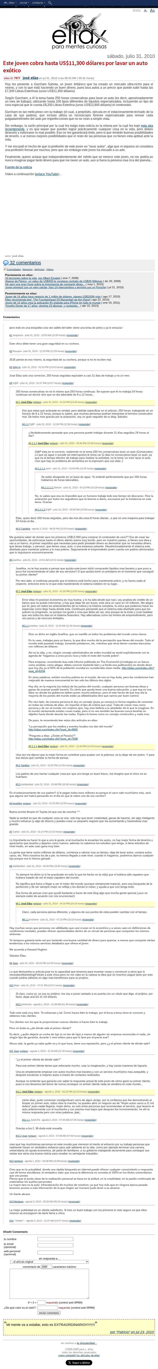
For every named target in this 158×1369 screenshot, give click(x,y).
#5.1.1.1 (33, 746)
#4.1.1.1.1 (40, 468)
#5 (10, 560)
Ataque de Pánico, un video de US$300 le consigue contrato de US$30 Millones (53, 281)
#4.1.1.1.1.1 (47, 487)
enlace (37, 402)
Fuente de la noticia (18, 167)
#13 (11, 1201)
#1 (10, 335)
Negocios (28, 269)
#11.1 (19, 1091)
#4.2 (18, 528)
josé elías (30, 78)
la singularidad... (87, 1343)
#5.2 (18, 765)
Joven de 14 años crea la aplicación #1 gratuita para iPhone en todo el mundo (53, 302)
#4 (10, 383)
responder (72, 335)
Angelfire (17, 803)
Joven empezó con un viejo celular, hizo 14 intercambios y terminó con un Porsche (55, 287)
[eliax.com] (79, 30)
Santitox (25, 765)
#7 (10, 831)
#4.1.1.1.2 (40, 509)
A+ (152, 10)
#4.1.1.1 (33, 443)
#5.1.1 (25, 626)
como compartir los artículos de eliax (79, 1355)
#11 (11, 1051)
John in (16, 367)
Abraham (19, 1201)
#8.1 (18, 903)
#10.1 (19, 1004)
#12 (11, 1161)
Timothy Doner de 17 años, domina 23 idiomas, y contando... (42, 305)
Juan (15, 963)
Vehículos (39, 269)
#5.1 (18, 591)
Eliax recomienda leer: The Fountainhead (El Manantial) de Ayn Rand (47, 299)
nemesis (18, 1161)
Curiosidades (14, 269)
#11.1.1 (26, 1120)
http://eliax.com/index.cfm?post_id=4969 (53, 729)
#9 (10, 963)
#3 (10, 367)
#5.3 (18, 784)
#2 (10, 351)
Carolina (25, 528)
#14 (11, 1220)
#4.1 (18, 402)
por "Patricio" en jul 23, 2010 (132, 1332)
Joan (16, 1051)
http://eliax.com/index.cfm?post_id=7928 (53, 738)
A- (145, 10)
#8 (10, 866)
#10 (11, 985)
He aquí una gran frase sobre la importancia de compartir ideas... (45, 284)
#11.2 (19, 1136)
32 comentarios (24, 262)
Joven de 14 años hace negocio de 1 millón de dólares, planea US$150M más (53, 296)
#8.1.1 (25, 919)
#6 (10, 803)
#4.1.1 (25, 424)
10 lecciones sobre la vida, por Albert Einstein (33, 278)
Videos (50, 269)
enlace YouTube (47, 174)
